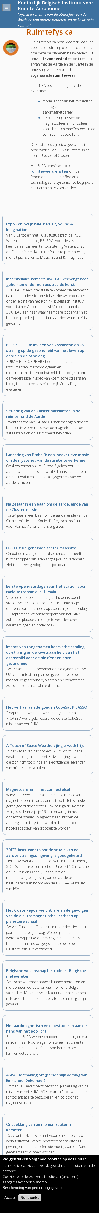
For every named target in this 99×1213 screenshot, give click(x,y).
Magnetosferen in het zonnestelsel (38, 789)
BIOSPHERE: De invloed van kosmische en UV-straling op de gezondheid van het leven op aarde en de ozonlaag (46, 350)
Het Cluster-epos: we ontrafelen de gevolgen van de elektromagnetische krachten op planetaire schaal (47, 916)
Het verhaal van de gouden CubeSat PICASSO (46, 707)
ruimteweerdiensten (49, 171)
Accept (10, 1198)
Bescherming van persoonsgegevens (33, 1188)
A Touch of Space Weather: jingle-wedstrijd (45, 745)
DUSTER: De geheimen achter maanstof (41, 548)
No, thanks (29, 1198)
